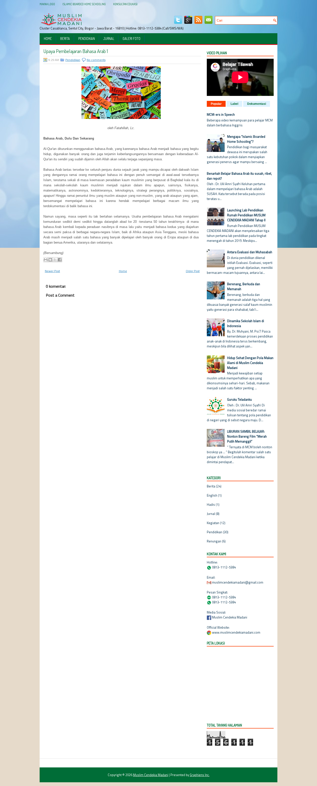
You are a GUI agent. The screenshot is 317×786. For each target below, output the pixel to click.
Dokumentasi (256, 104)
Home (48, 38)
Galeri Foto (131, 38)
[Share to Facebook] (59, 259)
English (212, 495)
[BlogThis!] (50, 259)
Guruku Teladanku (239, 399)
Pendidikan (86, 38)
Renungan (214, 541)
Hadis (211, 504)
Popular (216, 104)
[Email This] (45, 259)
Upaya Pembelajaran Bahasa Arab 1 (75, 51)
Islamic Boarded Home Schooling (84, 4)
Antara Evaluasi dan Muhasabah (249, 252)
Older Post (193, 271)
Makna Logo (47, 4)
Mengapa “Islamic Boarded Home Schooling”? (246, 139)
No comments (96, 59)
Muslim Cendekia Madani (150, 774)
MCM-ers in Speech (221, 114)
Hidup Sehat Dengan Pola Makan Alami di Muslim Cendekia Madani (250, 362)
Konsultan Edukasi (125, 4)
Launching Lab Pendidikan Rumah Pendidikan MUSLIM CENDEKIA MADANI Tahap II (246, 215)
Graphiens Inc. (200, 774)
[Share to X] (55, 259)
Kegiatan (213, 522)
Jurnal (108, 38)
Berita (65, 38)
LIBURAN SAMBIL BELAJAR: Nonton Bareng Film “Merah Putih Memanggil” (247, 436)
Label (234, 104)
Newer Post (52, 271)
